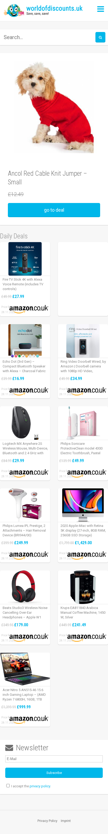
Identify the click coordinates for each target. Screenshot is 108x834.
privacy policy (40, 786)
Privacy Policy (47, 821)
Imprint (66, 821)
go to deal (54, 210)
